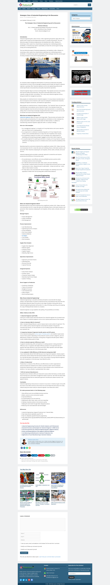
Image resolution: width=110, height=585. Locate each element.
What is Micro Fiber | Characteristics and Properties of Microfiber (34, 459)
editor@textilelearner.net (52, 575)
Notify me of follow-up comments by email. (31, 546)
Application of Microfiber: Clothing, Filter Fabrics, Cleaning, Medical (34, 461)
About (24, 1)
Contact (29, 1)
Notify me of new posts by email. (29, 549)
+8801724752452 (50, 573)
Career (22, 458)
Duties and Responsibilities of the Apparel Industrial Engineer (38, 431)
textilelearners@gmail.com (52, 577)
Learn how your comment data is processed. (50, 556)
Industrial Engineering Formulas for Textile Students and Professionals (40, 426)
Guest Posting (35, 1)
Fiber (20, 8)
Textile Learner (53, 583)
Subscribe (72, 577)
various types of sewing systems (42, 334)
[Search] (89, 4)
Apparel (28, 8)
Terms (46, 1)
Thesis (58, 8)
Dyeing (24, 8)
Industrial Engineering (28, 458)
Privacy (41, 1)
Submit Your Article (58, 1)
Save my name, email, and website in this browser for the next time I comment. (40, 543)
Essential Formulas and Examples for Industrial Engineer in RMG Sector (40, 428)
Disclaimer (51, 1)
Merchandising (45, 8)
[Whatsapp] (27, 448)
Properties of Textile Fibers (83, 133)
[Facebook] (22, 448)
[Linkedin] (24, 448)
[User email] (30, 448)
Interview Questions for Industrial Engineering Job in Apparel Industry (40, 429)
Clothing (33, 8)
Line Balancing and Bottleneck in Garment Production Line (37, 433)
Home (20, 1)
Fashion (38, 8)
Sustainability (52, 8)
